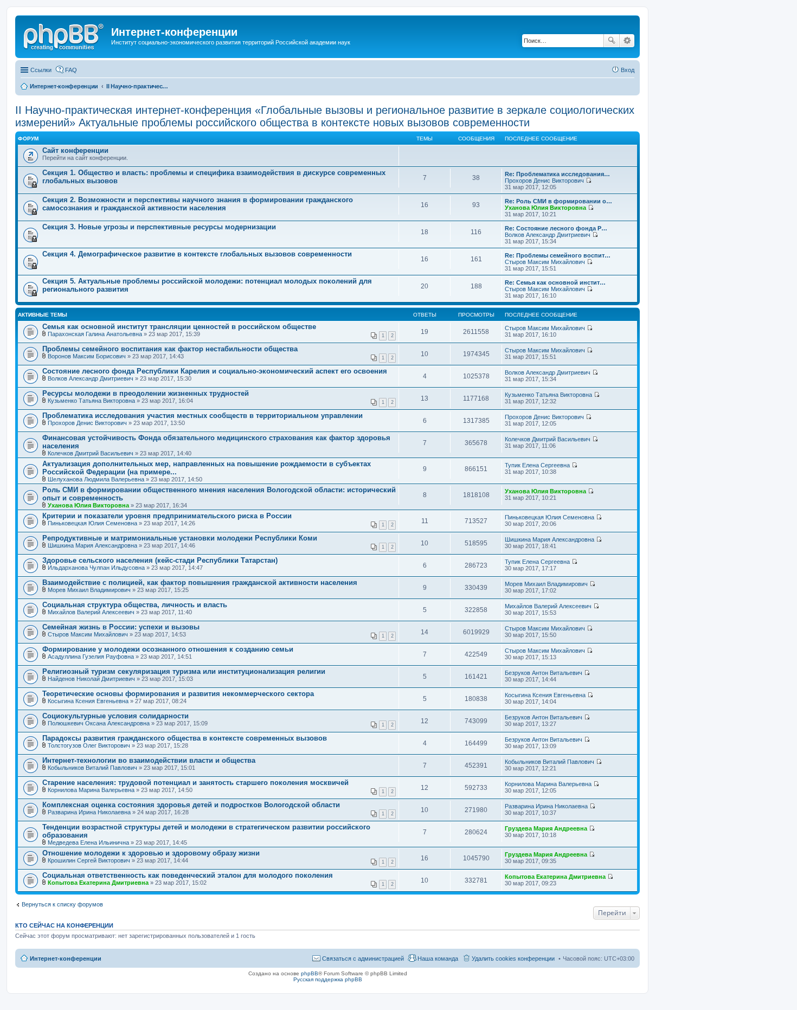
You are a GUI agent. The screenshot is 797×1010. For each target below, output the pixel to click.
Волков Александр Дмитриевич (547, 234)
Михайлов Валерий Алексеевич (91, 612)
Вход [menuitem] (627, 70)
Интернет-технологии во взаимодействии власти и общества (148, 760)
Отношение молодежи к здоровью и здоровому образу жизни (151, 853)
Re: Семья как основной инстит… (555, 282)
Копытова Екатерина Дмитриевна (98, 882)
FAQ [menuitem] (71, 70)
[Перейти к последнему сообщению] (589, 180)
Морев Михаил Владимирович (89, 590)
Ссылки (41, 70)
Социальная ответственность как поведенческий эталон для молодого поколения (187, 875)
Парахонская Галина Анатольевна (95, 334)
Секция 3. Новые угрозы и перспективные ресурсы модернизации (159, 227)
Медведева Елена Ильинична (88, 842)
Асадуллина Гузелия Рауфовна (91, 656)
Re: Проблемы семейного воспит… (557, 255)
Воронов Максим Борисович (87, 356)
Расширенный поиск (627, 40)
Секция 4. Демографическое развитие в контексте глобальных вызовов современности (197, 254)
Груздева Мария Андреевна (546, 828)
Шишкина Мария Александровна (92, 545)
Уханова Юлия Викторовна (545, 207)
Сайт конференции (75, 150)
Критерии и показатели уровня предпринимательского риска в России (167, 516)
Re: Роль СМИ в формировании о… (558, 201)
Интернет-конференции (65, 958)
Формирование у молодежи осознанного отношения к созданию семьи (167, 649)
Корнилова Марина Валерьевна (91, 790)
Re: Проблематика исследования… (557, 174)
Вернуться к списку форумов (62, 904)
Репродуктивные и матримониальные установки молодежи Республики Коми (179, 538)
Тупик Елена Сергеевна (537, 465)
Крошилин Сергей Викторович (89, 860)
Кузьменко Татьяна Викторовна (91, 400)
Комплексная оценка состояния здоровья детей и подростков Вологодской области (191, 805)
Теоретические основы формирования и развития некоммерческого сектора (178, 694)
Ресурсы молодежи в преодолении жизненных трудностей (145, 393)
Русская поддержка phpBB (327, 979)
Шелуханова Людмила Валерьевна (96, 479)
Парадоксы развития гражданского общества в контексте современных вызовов (184, 738)
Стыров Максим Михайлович (545, 262)
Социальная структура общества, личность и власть (134, 605)
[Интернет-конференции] (64, 35)
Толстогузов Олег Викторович (89, 745)
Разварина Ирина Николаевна (89, 812)
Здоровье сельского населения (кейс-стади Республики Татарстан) (160, 560)
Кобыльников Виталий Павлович (92, 767)
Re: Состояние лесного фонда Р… (556, 228)
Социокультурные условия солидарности (115, 716)
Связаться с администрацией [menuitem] (363, 958)
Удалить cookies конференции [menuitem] (513, 958)
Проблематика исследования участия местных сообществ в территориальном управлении (202, 415)
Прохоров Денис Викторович (544, 180)
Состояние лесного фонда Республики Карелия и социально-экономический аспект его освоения (214, 371)
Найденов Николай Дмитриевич (91, 679)
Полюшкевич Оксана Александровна (99, 723)
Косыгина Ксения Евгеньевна (88, 701)
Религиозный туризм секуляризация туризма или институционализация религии (183, 671)
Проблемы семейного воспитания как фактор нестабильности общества (170, 349)
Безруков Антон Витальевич (543, 673)
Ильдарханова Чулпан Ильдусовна (96, 567)
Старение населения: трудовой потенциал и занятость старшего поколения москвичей (195, 783)
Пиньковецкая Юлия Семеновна (92, 523)
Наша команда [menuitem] (437, 958)
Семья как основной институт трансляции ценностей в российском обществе (179, 327)
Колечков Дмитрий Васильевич (90, 453)
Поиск (611, 40)
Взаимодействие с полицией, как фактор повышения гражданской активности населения (199, 582)
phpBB (309, 973)
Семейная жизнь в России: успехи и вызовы (121, 627)
